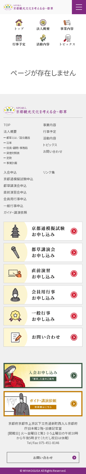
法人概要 (10, 131)
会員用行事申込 (15, 198)
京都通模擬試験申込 (18, 178)
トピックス (50, 144)
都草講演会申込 (15, 185)
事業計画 (11, 163)
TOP (7, 124)
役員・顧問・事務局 (17, 148)
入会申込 (10, 172)
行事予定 (49, 131)
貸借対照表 (13, 153)
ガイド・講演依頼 (15, 212)
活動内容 (49, 138)
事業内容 (49, 124)
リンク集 (49, 172)
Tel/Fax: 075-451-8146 (43, 442)
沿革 (9, 143)
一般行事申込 (13, 205)
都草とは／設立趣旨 (18, 138)
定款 (9, 158)
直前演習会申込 (15, 192)
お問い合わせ (52, 151)
